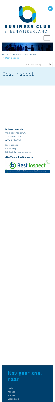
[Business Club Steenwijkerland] (27, 14)
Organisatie (13, 399)
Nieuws (11, 395)
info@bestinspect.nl (15, 133)
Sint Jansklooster (28, 54)
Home (5, 54)
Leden (15, 54)
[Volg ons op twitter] (50, 8)
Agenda (11, 392)
